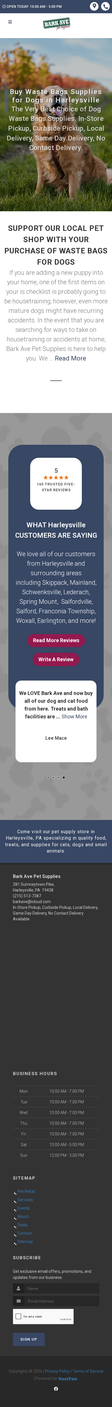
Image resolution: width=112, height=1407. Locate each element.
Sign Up (28, 1339)
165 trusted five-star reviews (56, 487)
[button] (48, 777)
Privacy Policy (57, 1371)
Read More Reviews (56, 640)
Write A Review (56, 659)
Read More (70, 358)
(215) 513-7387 (27, 896)
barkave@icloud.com (32, 901)
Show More (74, 716)
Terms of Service (87, 1371)
